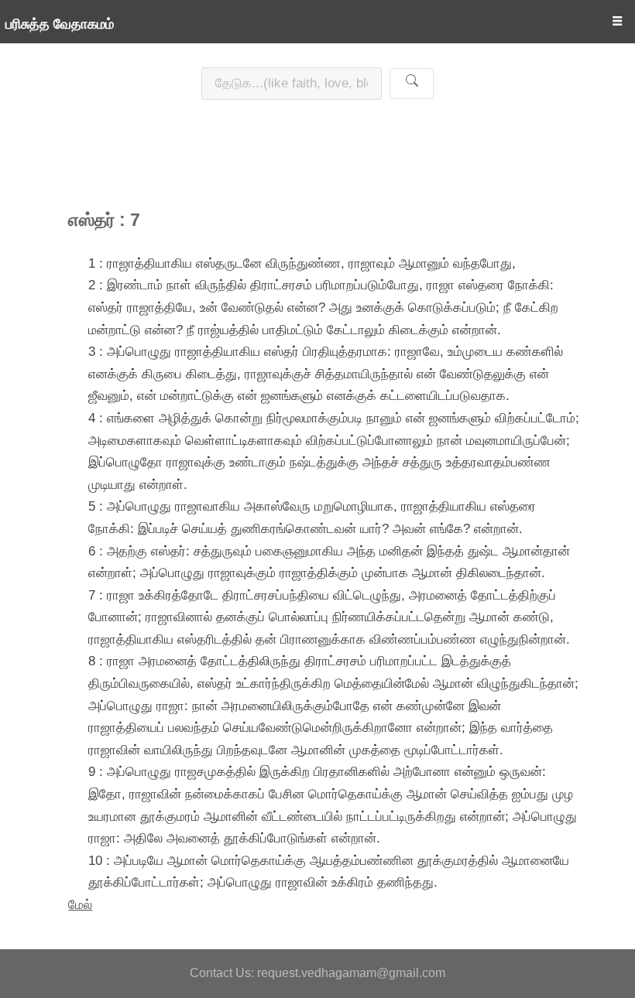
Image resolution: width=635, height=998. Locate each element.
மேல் (80, 904)
